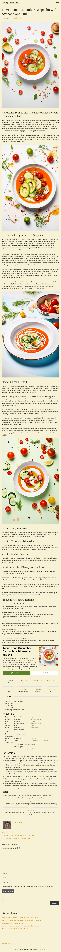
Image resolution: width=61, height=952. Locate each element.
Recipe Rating (6, 848)
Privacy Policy (6, 943)
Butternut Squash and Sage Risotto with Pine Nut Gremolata (21, 920)
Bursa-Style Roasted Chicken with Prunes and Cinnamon (20, 926)
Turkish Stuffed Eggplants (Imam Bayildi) (17, 838)
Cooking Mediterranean (11, 2)
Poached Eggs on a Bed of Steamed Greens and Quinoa (20, 917)
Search (4, 900)
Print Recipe (17, 673)
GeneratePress (42, 949)
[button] (57, 2)
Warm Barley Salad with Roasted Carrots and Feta (18, 929)
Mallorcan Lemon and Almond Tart (13, 923)
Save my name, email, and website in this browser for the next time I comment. (28, 886)
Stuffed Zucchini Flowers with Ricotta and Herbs (19, 835)
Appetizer (7, 833)
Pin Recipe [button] (45, 673)
